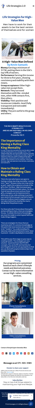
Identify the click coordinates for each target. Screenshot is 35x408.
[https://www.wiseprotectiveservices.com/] (32, 353)
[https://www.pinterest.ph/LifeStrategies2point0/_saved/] (25, 353)
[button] (33, 6)
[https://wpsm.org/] (29, 353)
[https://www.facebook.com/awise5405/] (10, 353)
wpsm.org (9, 372)
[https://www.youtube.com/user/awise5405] (17, 353)
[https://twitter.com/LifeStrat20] (14, 353)
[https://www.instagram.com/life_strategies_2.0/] (6, 353)
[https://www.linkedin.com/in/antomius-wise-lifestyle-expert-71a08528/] (21, 353)
